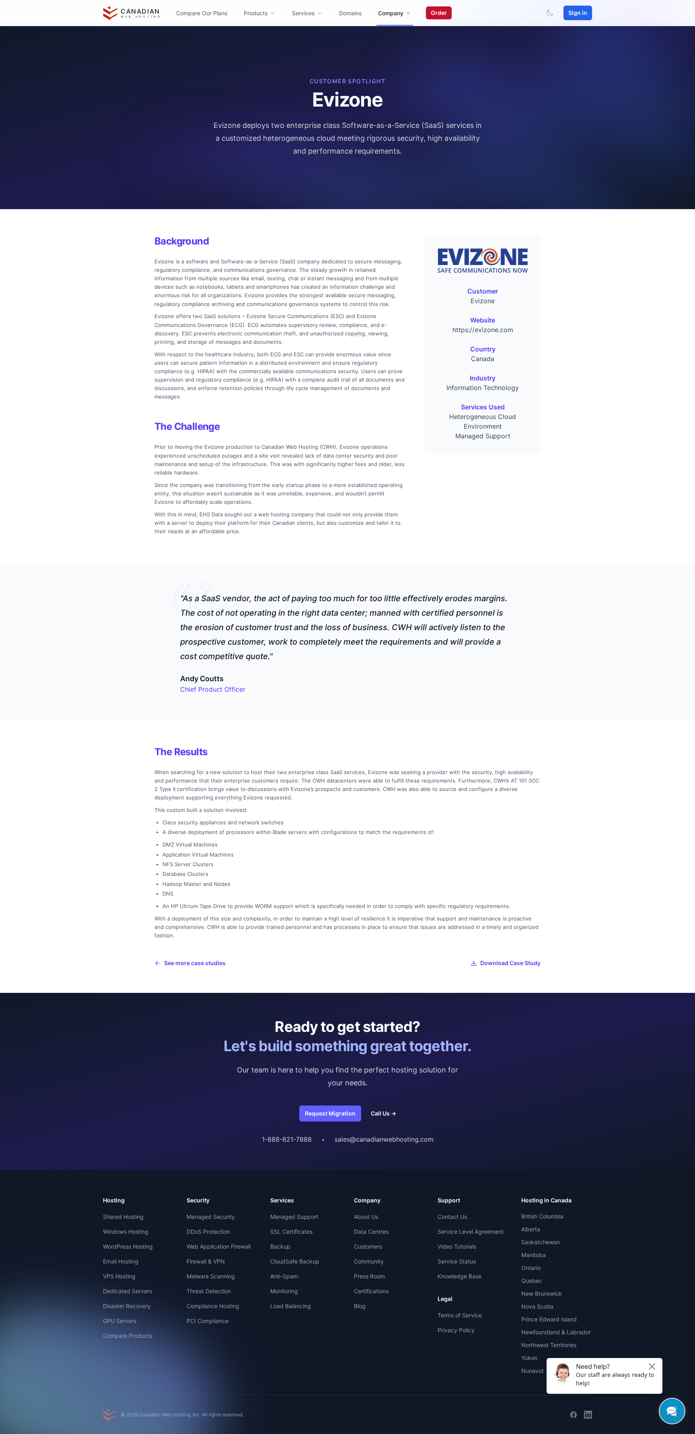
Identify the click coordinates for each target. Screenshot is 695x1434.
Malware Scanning (211, 1276)
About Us (366, 1216)
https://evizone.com (482, 330)
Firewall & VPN (206, 1261)
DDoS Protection (208, 1231)
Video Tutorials (457, 1246)
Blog (360, 1306)
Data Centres (371, 1231)
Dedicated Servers (127, 1291)
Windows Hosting (125, 1231)
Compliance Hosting (213, 1306)
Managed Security (211, 1216)
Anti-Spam (284, 1276)
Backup (280, 1246)
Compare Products (127, 1335)
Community (369, 1261)
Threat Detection (209, 1291)
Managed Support (294, 1216)
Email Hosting (120, 1261)
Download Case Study (510, 962)
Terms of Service (460, 1315)
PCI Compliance (207, 1320)
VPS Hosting (119, 1276)
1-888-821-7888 (287, 1139)
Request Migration (330, 1113)
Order (439, 12)
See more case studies (195, 962)
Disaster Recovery (127, 1306)
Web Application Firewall (219, 1246)
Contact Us (452, 1216)
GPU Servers (119, 1320)
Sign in (577, 12)
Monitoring (284, 1291)
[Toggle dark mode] (550, 13)
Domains (350, 13)
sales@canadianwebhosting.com (384, 1139)
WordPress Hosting (128, 1246)
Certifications (371, 1291)
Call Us (383, 1113)
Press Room (369, 1276)
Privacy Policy (456, 1330)
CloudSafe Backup (294, 1261)
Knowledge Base (459, 1276)
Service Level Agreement (471, 1231)
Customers (368, 1246)
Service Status (457, 1261)
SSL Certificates (291, 1231)
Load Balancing (290, 1306)
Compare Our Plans (202, 13)
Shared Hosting (123, 1216)
